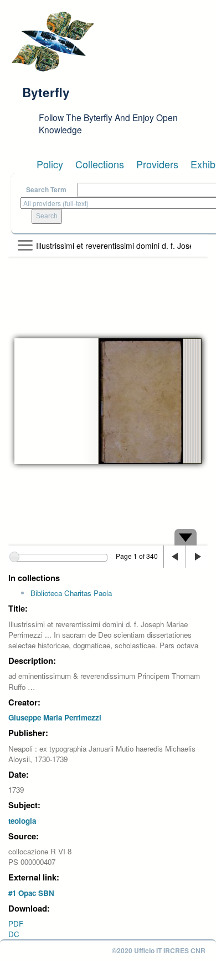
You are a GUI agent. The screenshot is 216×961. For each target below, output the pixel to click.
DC (13, 934)
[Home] (52, 41)
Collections (99, 164)
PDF (15, 923)
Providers (157, 164)
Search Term (46, 189)
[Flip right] (197, 556)
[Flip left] (174, 556)
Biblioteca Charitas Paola (71, 593)
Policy (50, 164)
